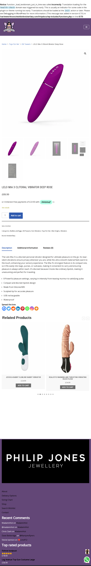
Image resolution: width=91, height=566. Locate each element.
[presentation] (83, 318)
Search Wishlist (8, 508)
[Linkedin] (18, 308)
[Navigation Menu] (86, 27)
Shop (4, 504)
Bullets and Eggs (16, 231)
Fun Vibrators (36, 231)
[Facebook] (4, 308)
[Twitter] (9, 308)
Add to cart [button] (23, 385)
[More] (36, 308)
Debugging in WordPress (15, 13)
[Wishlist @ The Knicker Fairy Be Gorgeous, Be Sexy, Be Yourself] (9, 27)
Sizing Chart (7, 500)
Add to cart (16, 215)
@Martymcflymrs (27, 535)
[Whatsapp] (27, 308)
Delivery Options (9, 495)
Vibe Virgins (55, 231)
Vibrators (63, 231)
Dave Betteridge (9, 535)
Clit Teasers (26, 44)
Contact (5, 512)
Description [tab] (7, 248)
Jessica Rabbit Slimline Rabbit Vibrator (23, 377)
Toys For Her (14, 44)
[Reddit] (13, 308)
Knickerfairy (11, 236)
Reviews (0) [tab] (48, 248)
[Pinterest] (22, 308)
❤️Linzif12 (22, 540)
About (4, 491)
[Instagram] (32, 308)
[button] (85, 53)
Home (4, 44)
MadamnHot (21, 523)
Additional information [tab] (27, 248)
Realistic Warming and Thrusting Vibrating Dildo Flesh (67, 378)
